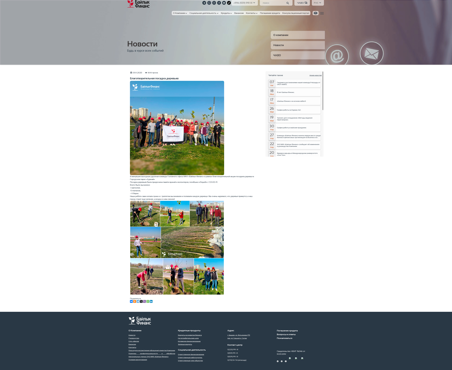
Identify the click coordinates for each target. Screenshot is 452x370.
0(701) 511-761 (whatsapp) (236, 360)
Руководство (134, 338)
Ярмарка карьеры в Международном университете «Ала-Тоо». (297, 154)
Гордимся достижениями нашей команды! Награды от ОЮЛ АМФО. (298, 83)
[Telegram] (138, 301)
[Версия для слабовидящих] (316, 13)
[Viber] (144, 301)
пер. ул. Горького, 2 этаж (237, 338)
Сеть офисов (134, 341)
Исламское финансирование (189, 341)
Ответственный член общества (190, 361)
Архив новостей (315, 75)
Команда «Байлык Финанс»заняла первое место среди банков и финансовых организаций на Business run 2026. (299, 136)
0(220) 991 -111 (232, 349)
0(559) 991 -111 (232, 353)
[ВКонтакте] (131, 301)
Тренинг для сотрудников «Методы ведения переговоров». (294, 119)
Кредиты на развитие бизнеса (190, 335)
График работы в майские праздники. (292, 128)
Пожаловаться (284, 338)
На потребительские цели (188, 338)
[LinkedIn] (151, 301)
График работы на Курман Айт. (289, 110)
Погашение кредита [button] (270, 13)
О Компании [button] (179, 13)
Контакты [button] (250, 13)
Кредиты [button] (225, 13)
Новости (278, 45)
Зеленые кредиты (185, 344)
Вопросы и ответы (286, 334)
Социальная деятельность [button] (203, 13)
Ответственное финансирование (191, 354)
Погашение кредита (287, 330)
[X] (141, 301)
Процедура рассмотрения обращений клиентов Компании (152, 350)
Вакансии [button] (239, 13)
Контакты (132, 347)
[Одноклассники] (134, 301)
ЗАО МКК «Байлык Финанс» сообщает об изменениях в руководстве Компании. (298, 145)
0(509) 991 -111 (232, 357)
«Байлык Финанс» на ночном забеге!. (291, 101)
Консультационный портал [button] (295, 13)
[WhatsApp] (147, 301)
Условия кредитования (138, 360)
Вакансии (132, 344)
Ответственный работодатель (190, 357)
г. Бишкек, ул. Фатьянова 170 (238, 335)
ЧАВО (300, 3)
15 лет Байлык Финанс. (286, 92)
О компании (280, 35)
